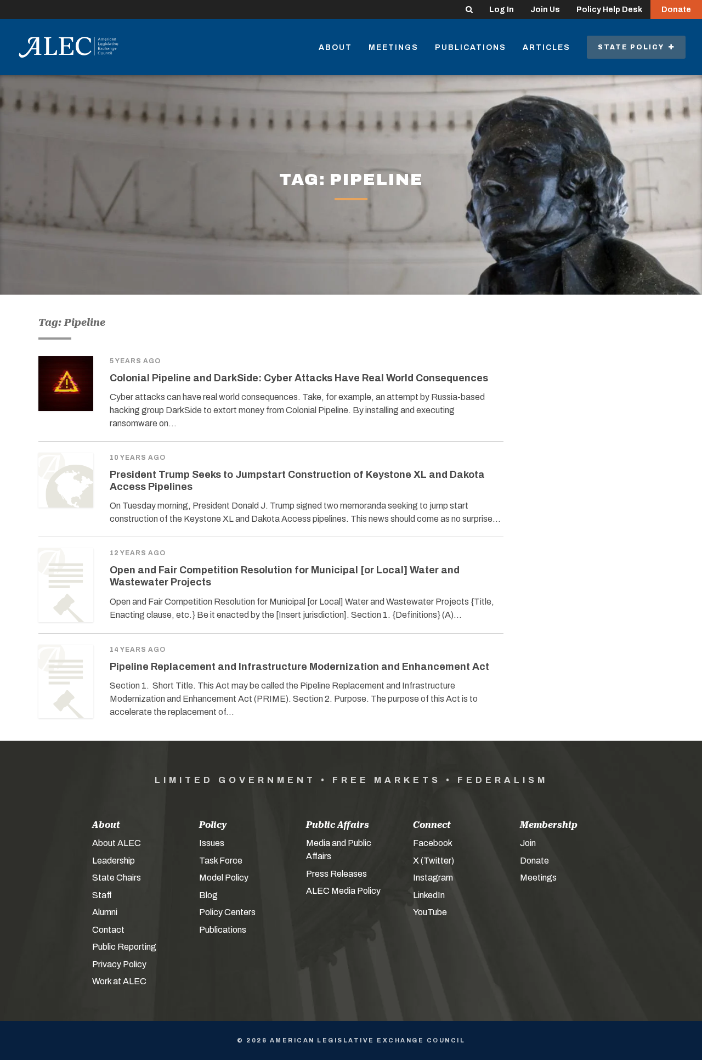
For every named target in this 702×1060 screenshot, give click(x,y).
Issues (211, 843)
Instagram (433, 877)
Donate (676, 9)
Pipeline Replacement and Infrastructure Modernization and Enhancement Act (299, 666)
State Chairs (116, 877)
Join (528, 843)
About (335, 47)
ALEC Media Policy (343, 890)
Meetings (393, 47)
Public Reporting (124, 946)
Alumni (104, 912)
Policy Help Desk (609, 9)
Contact (108, 929)
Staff (102, 895)
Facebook (432, 843)
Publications (470, 47)
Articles (546, 47)
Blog (208, 895)
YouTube (430, 912)
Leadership (113, 860)
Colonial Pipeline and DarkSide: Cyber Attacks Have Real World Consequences (299, 378)
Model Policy (223, 877)
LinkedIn (429, 895)
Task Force (220, 860)
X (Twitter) (433, 860)
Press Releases (336, 873)
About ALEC (116, 843)
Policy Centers (227, 912)
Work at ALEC (119, 981)
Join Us (545, 9)
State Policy (633, 47)
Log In (501, 9)
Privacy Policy (119, 964)
